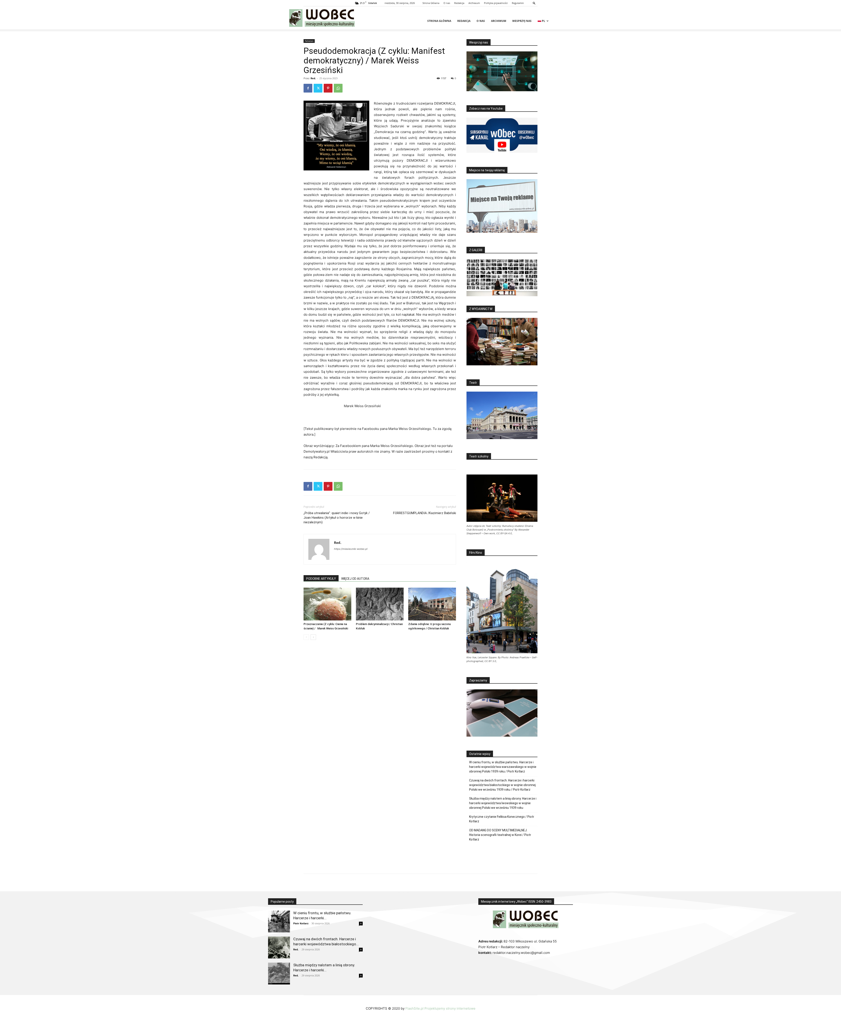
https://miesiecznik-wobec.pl (350, 548)
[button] (534, 3)
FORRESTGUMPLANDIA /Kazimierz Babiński (424, 513)
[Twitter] (318, 88)
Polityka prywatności (496, 3)
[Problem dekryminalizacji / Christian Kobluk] (380, 604)
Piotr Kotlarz (300, 923)
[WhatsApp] (338, 88)
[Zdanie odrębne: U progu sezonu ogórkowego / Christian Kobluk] (432, 604)
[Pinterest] (328, 88)
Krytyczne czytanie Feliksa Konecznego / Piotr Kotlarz (501, 819)
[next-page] (313, 637)
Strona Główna (430, 3)
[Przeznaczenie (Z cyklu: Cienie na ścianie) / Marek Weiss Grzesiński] (327, 604)
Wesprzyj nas (522, 21)
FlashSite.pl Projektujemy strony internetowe (440, 1008)
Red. (313, 78)
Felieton (309, 40)
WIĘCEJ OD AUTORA (355, 578)
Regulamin (518, 3)
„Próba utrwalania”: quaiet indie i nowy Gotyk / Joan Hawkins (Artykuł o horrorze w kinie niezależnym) (337, 517)
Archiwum (474, 3)
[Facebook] (308, 88)
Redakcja (459, 3)
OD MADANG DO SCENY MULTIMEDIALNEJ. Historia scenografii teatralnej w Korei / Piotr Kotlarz (500, 834)
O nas (446, 3)
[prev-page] (306, 637)
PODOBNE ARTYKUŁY (321, 578)
